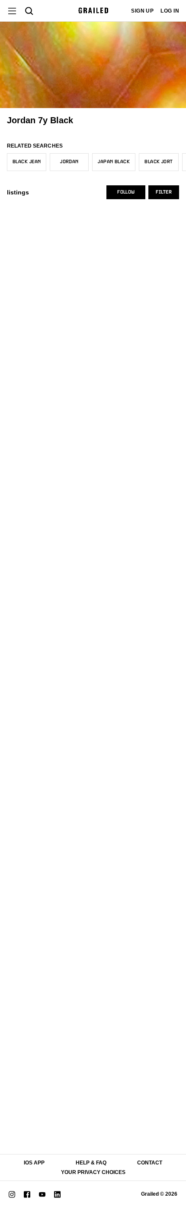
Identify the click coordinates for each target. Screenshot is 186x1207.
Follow (126, 192)
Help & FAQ (91, 1163)
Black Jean (27, 162)
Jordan (69, 162)
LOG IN (169, 11)
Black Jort (158, 162)
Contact (149, 1163)
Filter (164, 192)
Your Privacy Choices (93, 1172)
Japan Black (114, 162)
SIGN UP (142, 11)
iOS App (34, 1163)
